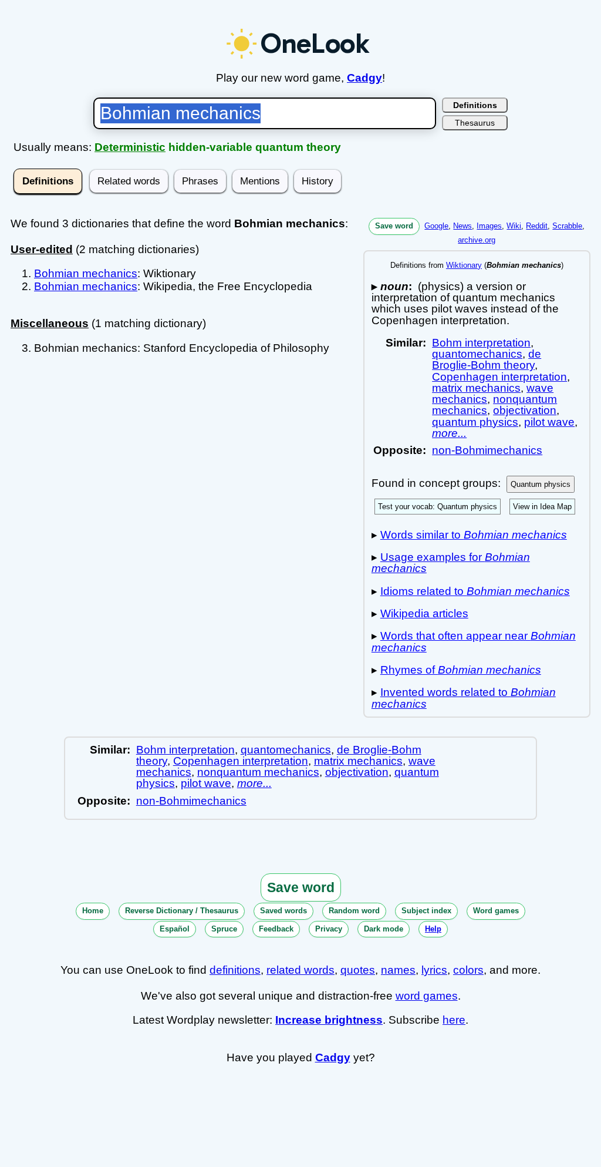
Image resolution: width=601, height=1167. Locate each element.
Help (433, 928)
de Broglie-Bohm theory (486, 359)
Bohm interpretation (481, 343)
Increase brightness (329, 1020)
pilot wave (549, 422)
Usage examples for (451, 562)
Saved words (283, 910)
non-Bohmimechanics (487, 450)
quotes (357, 970)
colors (468, 970)
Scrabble (567, 225)
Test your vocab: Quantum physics (437, 506)
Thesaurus (475, 122)
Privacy (328, 928)
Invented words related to (464, 697)
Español (175, 928)
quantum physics (475, 422)
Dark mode (383, 928)
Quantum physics (540, 484)
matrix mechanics (476, 388)
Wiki (514, 225)
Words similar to (473, 535)
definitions (235, 970)
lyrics (434, 970)
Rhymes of (460, 670)
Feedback (276, 928)
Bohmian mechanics (85, 273)
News (462, 225)
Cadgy (364, 78)
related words (300, 970)
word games (427, 996)
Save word (394, 225)
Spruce (224, 928)
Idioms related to (475, 591)
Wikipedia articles (424, 613)
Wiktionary (464, 265)
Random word (354, 910)
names (398, 970)
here (454, 1020)
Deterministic (130, 147)
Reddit (537, 225)
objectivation (524, 410)
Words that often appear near (474, 641)
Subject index (426, 910)
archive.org (476, 240)
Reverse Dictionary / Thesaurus (181, 910)
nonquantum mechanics (258, 772)
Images (489, 225)
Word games (496, 910)
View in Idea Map (542, 506)
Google (436, 225)
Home (92, 910)
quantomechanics (477, 354)
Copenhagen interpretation (499, 377)
